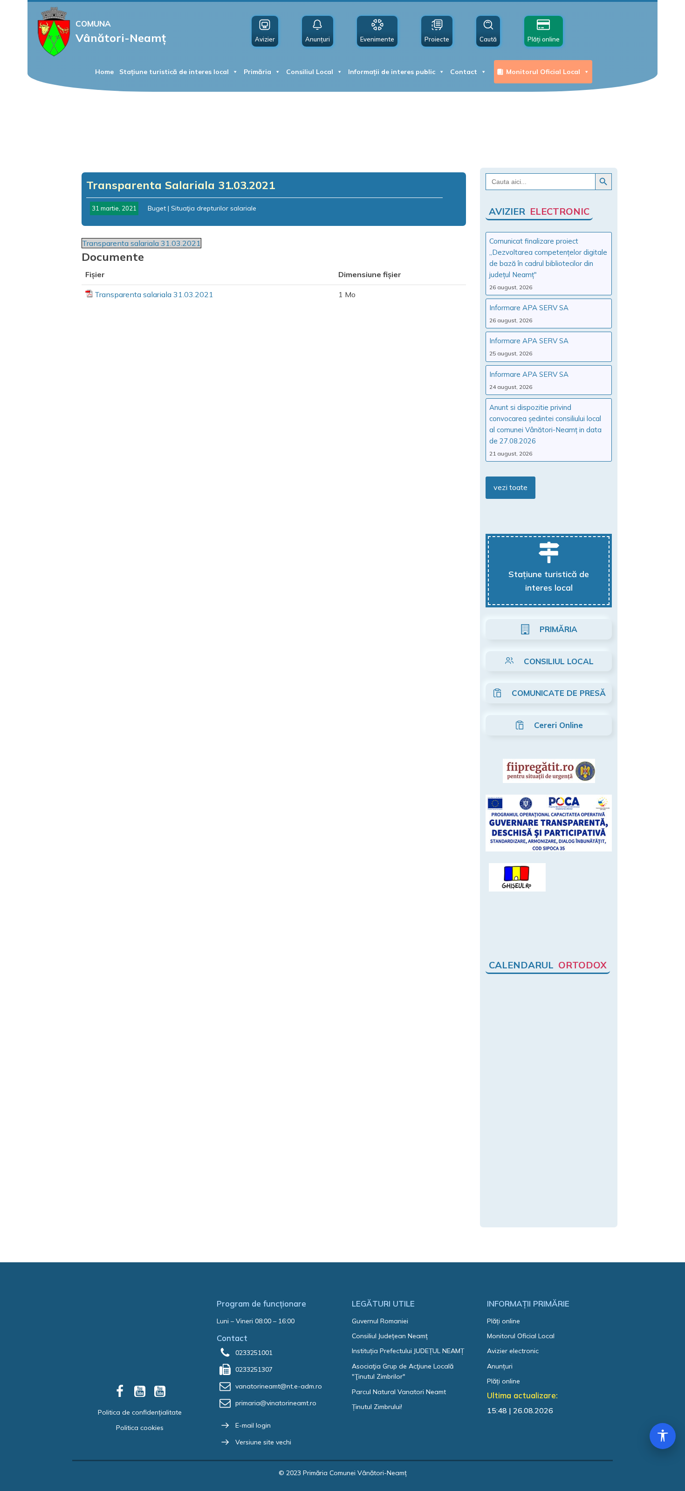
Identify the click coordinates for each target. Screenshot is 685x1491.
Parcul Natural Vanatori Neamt (399, 1392)
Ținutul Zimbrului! (377, 1406)
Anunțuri (500, 1366)
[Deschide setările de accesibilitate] (663, 1436)
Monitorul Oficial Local (543, 72)
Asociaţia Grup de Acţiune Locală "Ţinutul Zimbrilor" (402, 1371)
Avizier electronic (513, 1351)
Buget (157, 208)
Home (104, 72)
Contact (463, 72)
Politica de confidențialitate (140, 1412)
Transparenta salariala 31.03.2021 (141, 243)
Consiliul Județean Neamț (390, 1336)
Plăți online (503, 1321)
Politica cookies (140, 1427)
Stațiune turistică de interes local (174, 72)
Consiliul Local (309, 72)
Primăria (257, 72)
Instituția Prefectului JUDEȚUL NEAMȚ (408, 1351)
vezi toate (510, 487)
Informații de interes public (391, 72)
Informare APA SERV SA (529, 307)
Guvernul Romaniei (380, 1321)
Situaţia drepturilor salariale (213, 208)
